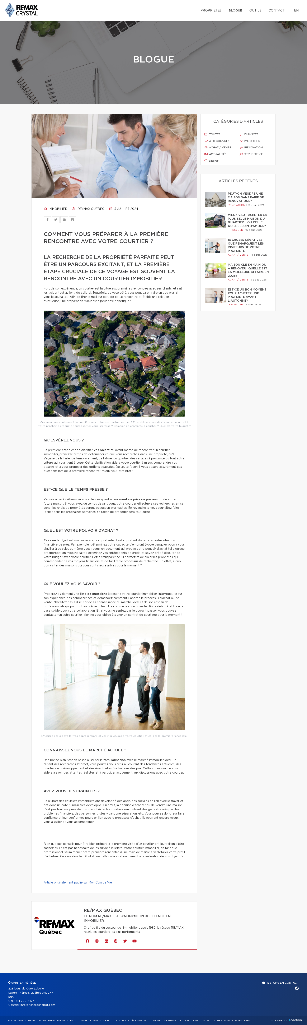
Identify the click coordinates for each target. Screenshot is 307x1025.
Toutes (214, 134)
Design (213, 160)
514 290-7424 (24, 1001)
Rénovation (253, 147)
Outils (255, 10)
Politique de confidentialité (162, 1021)
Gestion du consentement (234, 1021)
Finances (251, 134)
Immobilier (57, 209)
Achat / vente (219, 147)
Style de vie (253, 154)
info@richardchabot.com (37, 1005)
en (296, 10)
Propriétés (211, 10)
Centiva (295, 1020)
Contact (277, 10)
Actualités (217, 154)
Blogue (235, 10)
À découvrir (218, 141)
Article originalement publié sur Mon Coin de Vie (78, 882)
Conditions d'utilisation (199, 1021)
